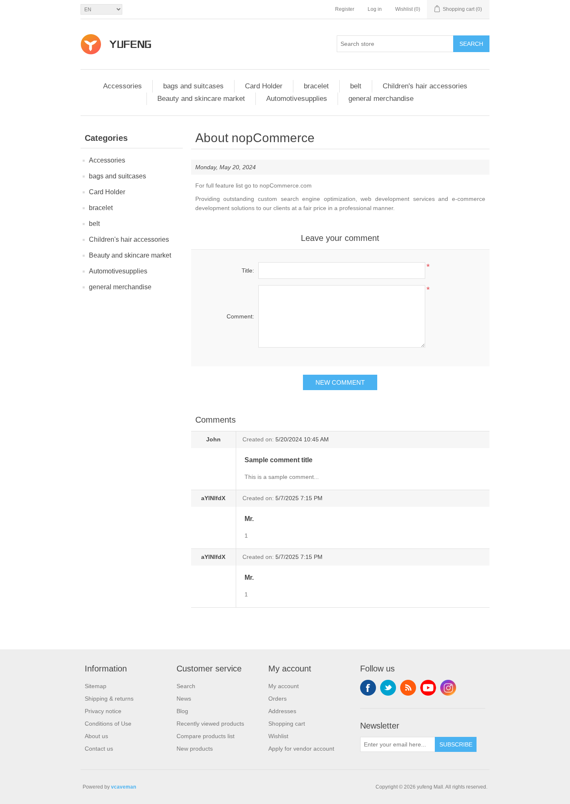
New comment (340, 382)
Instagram (448, 688)
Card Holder (263, 86)
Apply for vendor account (301, 748)
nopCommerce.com (286, 185)
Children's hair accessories (425, 86)
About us (96, 736)
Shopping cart (286, 723)
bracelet (316, 86)
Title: (248, 270)
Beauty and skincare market (201, 99)
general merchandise (381, 99)
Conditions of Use (108, 723)
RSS (408, 688)
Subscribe (455, 744)
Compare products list (206, 736)
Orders (277, 698)
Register (344, 9)
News (184, 698)
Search (471, 43)
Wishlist (278, 736)
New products (195, 748)
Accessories (122, 86)
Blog (182, 711)
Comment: (240, 316)
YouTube (428, 688)
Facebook (368, 688)
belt (355, 86)
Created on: (258, 439)
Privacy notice (103, 711)
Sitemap (95, 686)
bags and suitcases (193, 86)
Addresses (282, 711)
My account (283, 686)
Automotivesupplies (296, 99)
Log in (375, 9)
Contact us (99, 748)
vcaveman (123, 787)
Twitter (388, 688)
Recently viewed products (210, 723)
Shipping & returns (109, 698)
